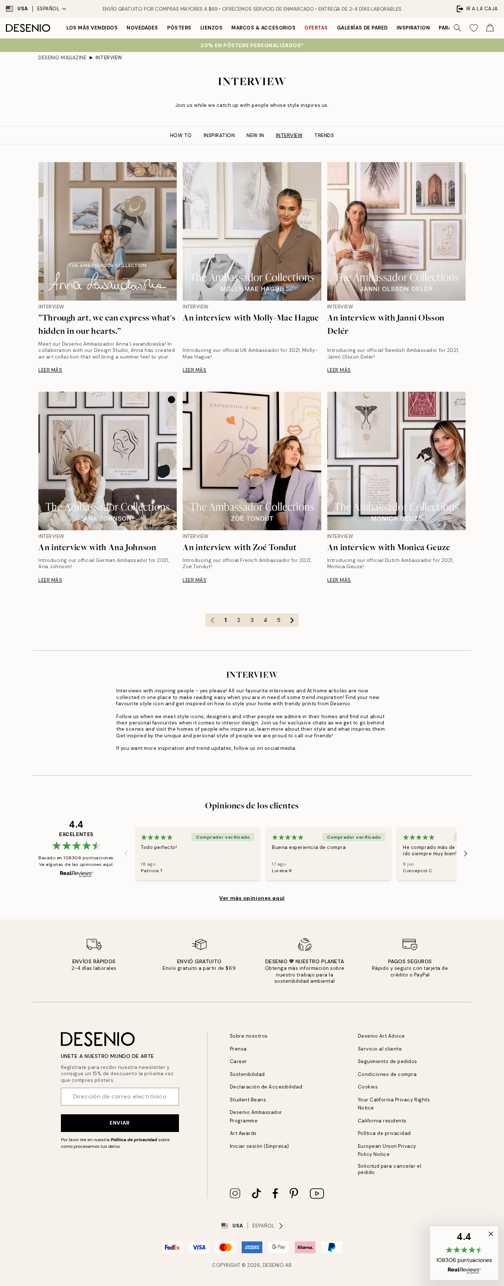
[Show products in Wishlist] (474, 28)
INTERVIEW (109, 58)
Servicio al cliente (380, 1049)
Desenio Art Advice (381, 1036)
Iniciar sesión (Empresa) (259, 1146)
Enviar (120, 1122)
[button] (464, 1253)
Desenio (273, 1265)
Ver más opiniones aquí (251, 898)
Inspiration (413, 28)
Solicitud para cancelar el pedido (390, 1169)
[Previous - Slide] (126, 853)
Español (48, 9)
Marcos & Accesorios (263, 28)
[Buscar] (457, 28)
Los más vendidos (92, 28)
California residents (382, 1121)
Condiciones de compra (387, 1074)
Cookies (368, 1087)
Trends (324, 135)
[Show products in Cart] (490, 28)
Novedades (142, 28)
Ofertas (316, 28)
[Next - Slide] (466, 853)
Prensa (238, 1049)
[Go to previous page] (212, 620)
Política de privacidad (134, 1140)
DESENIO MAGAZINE (62, 58)
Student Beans (248, 1100)
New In (255, 135)
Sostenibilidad (247, 1074)
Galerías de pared (362, 28)
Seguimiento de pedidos (387, 1061)
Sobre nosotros (249, 1036)
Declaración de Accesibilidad (266, 1087)
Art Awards (243, 1133)
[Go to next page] (291, 620)
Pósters (179, 28)
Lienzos (211, 28)
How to (181, 135)
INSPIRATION (219, 135)
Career (238, 1061)
